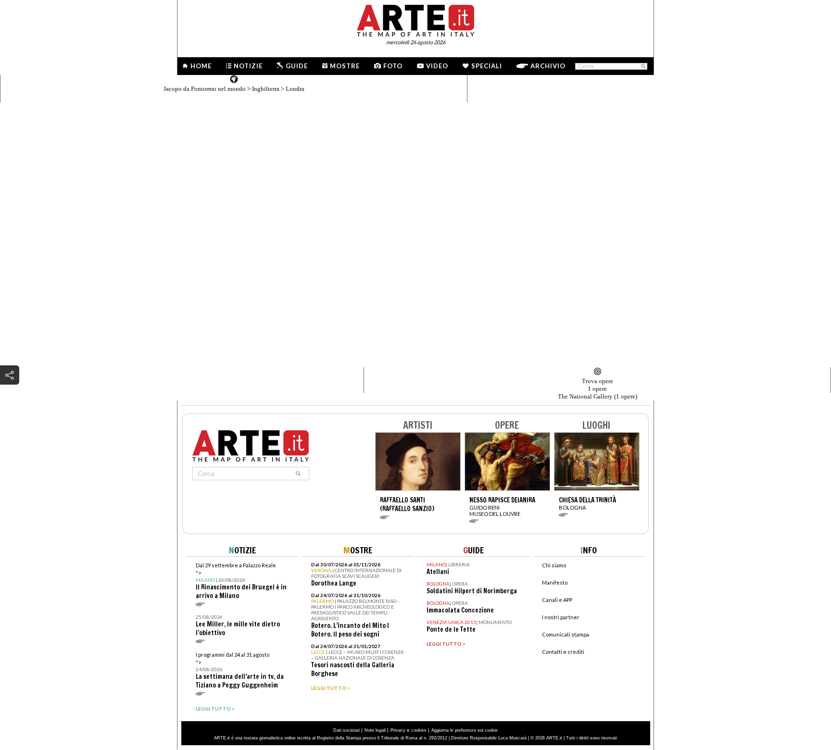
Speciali (486, 66)
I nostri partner (560, 617)
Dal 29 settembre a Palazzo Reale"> (241, 581)
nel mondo (205, 88)
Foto (393, 66)
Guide (297, 66)
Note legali (375, 730)
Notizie (248, 66)
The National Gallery (597, 396)
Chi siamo (554, 565)
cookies (419, 730)
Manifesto (554, 582)
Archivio (548, 66)
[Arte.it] (415, 19)
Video (437, 66)
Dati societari (346, 730)
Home (201, 66)
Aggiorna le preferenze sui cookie (464, 730)
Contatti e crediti (563, 652)
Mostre (345, 66)
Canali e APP (557, 600)
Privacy (397, 730)
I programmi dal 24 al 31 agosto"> (240, 670)
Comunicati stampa (565, 634)
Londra (295, 88)
